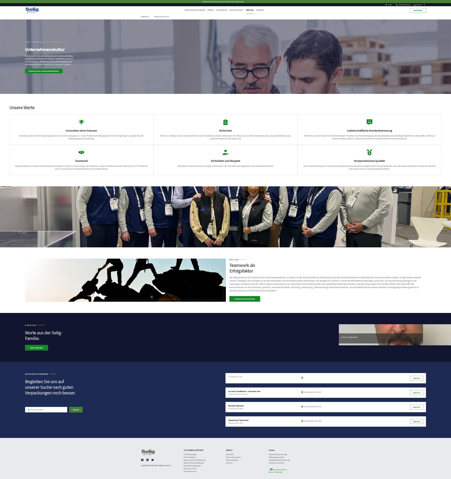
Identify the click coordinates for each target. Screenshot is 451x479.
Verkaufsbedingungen (192, 392)
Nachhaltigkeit (232, 386)
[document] (225, 442)
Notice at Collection (275, 398)
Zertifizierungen (190, 380)
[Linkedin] (147, 386)
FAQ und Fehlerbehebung (194, 389)
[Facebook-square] (142, 386)
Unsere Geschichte (233, 383)
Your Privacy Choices (279, 396)
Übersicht (230, 380)
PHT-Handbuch (190, 383)
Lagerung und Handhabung (194, 386)
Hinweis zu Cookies (276, 389)
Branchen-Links (190, 395)
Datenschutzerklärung (278, 380)
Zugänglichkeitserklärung (279, 386)
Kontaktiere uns (190, 397)
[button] (414, 268)
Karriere (229, 389)
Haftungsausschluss (277, 383)
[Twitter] (152, 386)
